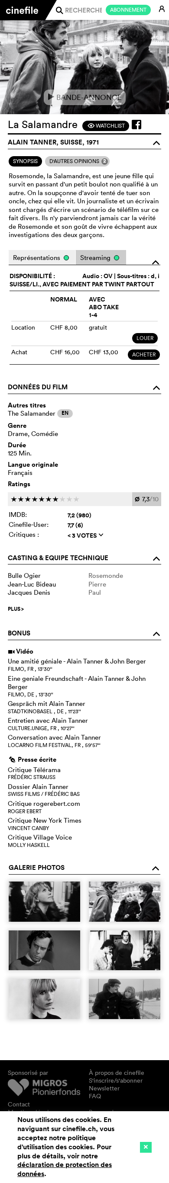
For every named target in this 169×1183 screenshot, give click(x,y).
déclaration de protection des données (64, 1169)
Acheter (144, 354)
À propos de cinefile (116, 1073)
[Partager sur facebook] (136, 124)
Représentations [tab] (37, 257)
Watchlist (106, 125)
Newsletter (104, 1088)
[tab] (25, 161)
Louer (144, 338)
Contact (19, 1104)
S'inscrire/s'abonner (116, 1080)
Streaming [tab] (96, 257)
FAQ (95, 1096)
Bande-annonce (85, 97)
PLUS (16, 609)
